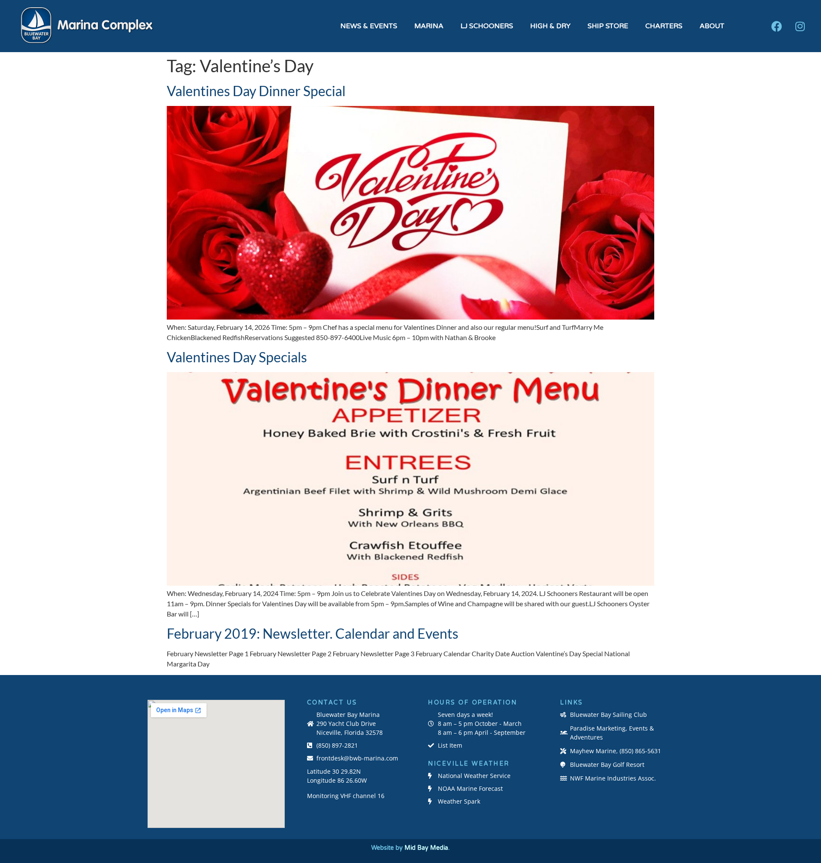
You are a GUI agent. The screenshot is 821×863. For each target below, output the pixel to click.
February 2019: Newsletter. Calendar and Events (312, 633)
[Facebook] (776, 26)
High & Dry (550, 26)
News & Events (368, 26)
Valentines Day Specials (237, 357)
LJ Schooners (487, 26)
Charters (663, 26)
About (712, 26)
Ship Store (608, 26)
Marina (428, 26)
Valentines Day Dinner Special (256, 90)
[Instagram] (800, 26)
